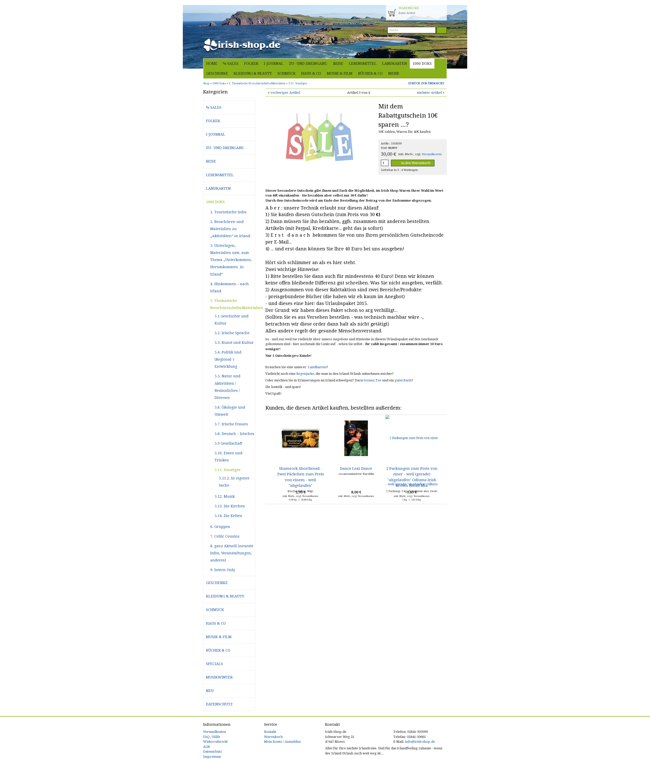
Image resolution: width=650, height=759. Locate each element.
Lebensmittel (363, 63)
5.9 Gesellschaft (228, 443)
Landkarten (394, 63)
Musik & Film (339, 73)
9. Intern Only (222, 570)
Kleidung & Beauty (253, 73)
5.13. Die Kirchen (230, 506)
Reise (338, 63)
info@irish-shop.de (420, 742)
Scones (369, 380)
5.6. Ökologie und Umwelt (230, 410)
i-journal (273, 63)
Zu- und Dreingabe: (308, 63)
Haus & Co (311, 73)
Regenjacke (305, 374)
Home (211, 63)
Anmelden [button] (438, 52)
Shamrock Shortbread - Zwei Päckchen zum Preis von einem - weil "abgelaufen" (300, 477)
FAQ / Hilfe (211, 737)
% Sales (230, 63)
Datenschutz (219, 704)
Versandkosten (432, 154)
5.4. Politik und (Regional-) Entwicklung (228, 359)
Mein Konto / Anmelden (282, 742)
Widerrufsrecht (215, 742)
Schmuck (287, 73)
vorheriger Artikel (285, 92)
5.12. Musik (225, 496)
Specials (214, 664)
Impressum (212, 756)
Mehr (393, 73)
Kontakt (270, 732)
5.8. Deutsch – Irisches (234, 434)
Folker (251, 63)
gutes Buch (403, 380)
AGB (206, 747)
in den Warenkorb (415, 163)
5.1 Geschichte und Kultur (232, 319)
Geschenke (217, 73)
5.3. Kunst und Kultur (234, 343)
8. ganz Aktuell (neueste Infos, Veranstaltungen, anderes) (231, 553)
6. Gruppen (220, 527)
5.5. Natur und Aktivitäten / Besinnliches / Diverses (227, 386)
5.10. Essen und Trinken (228, 456)
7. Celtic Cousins (224, 536)
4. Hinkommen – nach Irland (229, 287)
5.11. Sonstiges (227, 470)
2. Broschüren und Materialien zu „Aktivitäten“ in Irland (230, 229)
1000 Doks (422, 63)
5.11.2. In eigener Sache (234, 481)
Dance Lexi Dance (356, 468)
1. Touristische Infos (228, 212)
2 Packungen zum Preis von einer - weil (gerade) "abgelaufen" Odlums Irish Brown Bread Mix (411, 477)
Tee (378, 380)
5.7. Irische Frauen (231, 424)
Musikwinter (219, 677)
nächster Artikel (429, 92)
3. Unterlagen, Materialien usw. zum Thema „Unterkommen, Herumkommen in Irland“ (231, 260)
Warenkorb (273, 737)
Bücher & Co (370, 73)
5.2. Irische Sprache (232, 333)
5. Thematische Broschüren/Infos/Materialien (232, 304)
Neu (210, 691)
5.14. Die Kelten (228, 516)
